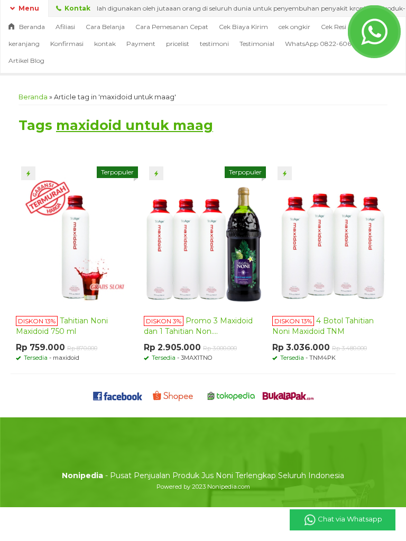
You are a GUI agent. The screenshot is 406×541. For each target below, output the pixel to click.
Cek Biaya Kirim (243, 27)
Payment (140, 44)
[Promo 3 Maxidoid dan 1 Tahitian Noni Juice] (203, 235)
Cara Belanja (105, 27)
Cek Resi (333, 27)
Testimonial (256, 44)
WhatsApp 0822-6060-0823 (330, 44)
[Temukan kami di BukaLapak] (288, 395)
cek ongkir (294, 27)
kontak (105, 44)
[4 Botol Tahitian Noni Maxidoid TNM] (331, 235)
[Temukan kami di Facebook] (117, 395)
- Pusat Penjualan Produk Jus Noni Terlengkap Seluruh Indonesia (203, 475)
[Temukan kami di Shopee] (174, 395)
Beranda (31, 27)
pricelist (177, 44)
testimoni (214, 44)
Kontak (76, 8)
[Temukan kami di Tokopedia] (231, 395)
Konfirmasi (67, 44)
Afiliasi (65, 27)
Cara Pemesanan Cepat (171, 27)
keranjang (24, 44)
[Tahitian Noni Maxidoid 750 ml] (75, 235)
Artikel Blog (26, 60)
